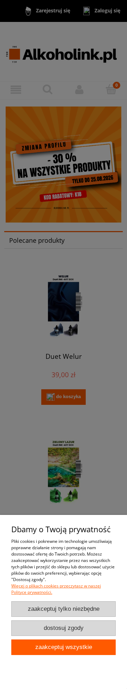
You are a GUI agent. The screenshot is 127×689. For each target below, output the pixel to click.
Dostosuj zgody (64, 628)
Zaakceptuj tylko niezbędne (63, 608)
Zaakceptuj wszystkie (63, 647)
